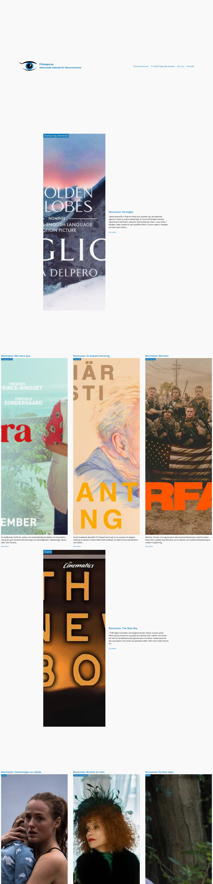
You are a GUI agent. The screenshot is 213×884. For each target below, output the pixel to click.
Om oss (180, 66)
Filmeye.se (60, 65)
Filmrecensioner (140, 66)
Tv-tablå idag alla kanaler (163, 66)
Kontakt (190, 66)
